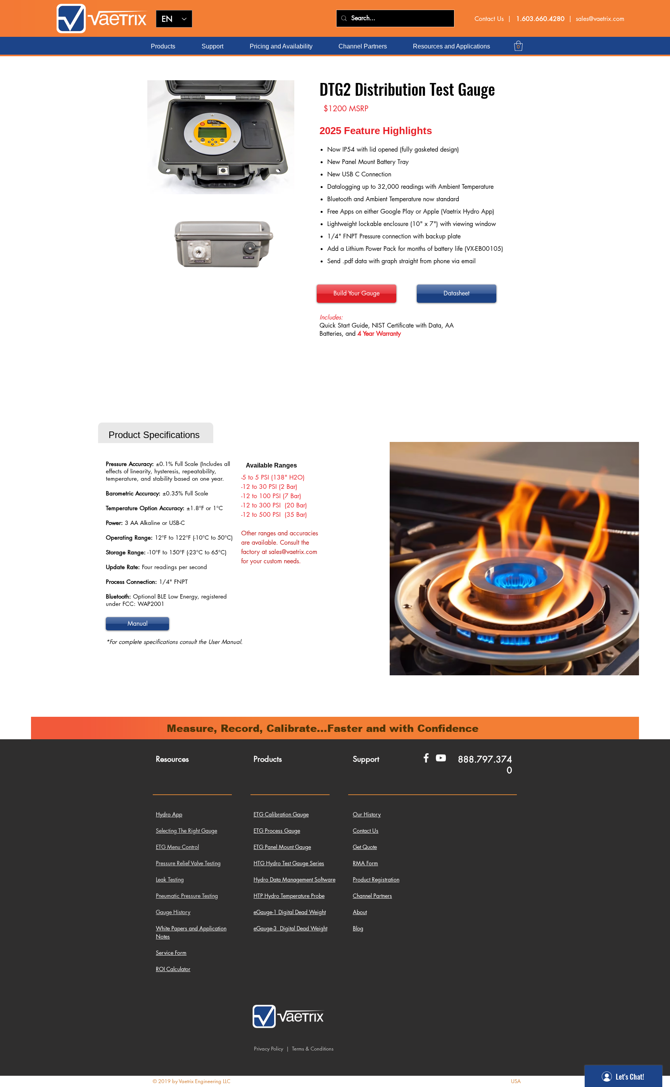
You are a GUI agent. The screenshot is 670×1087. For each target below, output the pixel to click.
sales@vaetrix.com (600, 19)
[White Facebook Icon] (426, 758)
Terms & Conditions (311, 1048)
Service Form (171, 952)
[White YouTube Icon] (441, 758)
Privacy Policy (268, 1048)
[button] (518, 46)
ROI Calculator (173, 969)
